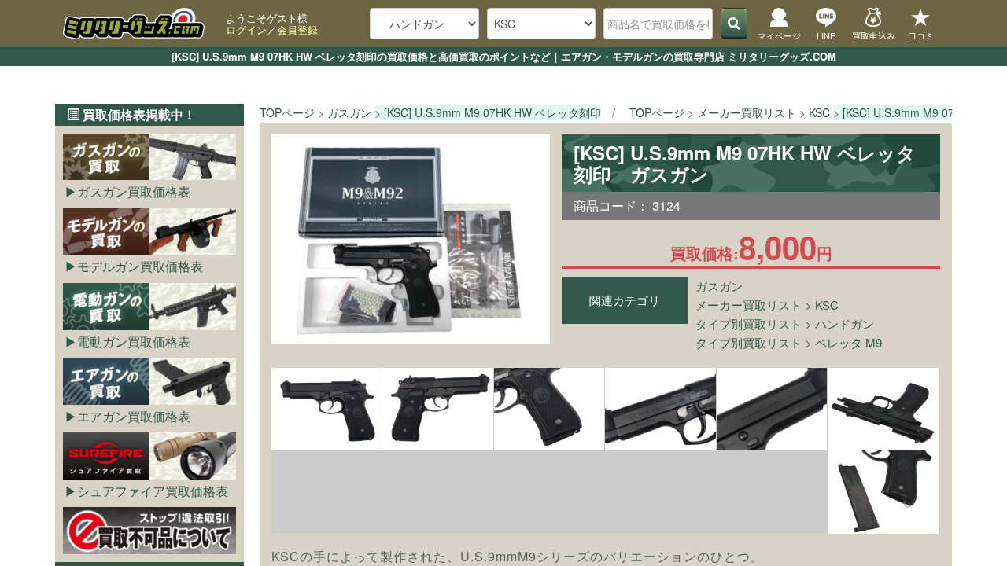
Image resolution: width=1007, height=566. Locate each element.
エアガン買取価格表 (133, 416)
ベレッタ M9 (848, 342)
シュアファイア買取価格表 (152, 491)
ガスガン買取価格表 (133, 191)
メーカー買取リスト (748, 304)
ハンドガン (844, 323)
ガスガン (719, 285)
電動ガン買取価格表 (133, 342)
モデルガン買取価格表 (140, 266)
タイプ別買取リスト (748, 323)
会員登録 (297, 29)
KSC (827, 304)
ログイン (246, 29)
